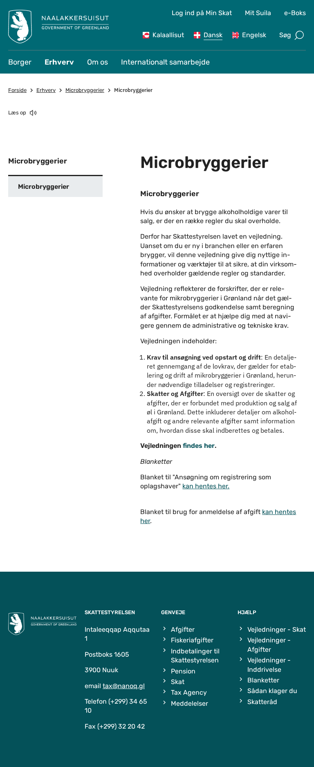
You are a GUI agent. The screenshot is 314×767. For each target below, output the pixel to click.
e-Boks (295, 13)
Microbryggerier (84, 90)
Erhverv (59, 62)
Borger (19, 62)
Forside (17, 90)
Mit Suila (258, 13)
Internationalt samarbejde (165, 62)
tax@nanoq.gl (124, 686)
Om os (97, 62)
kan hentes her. (205, 486)
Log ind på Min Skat (202, 13)
